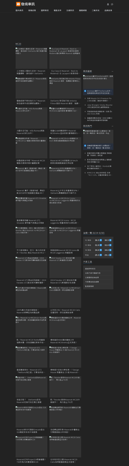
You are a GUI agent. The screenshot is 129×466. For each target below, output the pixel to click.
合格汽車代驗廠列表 (93, 273)
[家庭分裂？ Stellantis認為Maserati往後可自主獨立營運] (31, 387)
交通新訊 (70, 10)
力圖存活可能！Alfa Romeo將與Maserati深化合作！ (30, 131)
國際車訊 (45, 10)
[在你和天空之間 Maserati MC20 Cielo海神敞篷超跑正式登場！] (65, 446)
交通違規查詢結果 (92, 277)
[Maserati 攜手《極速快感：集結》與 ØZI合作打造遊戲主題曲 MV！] (31, 177)
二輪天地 (95, 10)
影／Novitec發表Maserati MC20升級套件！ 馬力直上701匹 (65, 400)
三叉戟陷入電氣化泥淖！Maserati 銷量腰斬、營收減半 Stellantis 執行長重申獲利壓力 (31, 72)
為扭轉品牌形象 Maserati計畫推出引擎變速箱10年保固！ (65, 430)
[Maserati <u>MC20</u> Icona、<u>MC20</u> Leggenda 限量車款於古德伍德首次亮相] (65, 207)
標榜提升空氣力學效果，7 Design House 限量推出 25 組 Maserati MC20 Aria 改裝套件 (64, 371)
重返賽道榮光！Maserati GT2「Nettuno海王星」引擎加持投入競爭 (31, 371)
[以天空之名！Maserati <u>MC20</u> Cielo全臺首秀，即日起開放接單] (65, 297)
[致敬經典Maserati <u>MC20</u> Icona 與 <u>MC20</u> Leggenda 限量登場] (65, 237)
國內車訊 (19, 10)
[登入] (108, 4)
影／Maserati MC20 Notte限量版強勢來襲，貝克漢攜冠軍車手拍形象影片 (31, 341)
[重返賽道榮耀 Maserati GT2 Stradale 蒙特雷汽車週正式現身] (31, 207)
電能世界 (57, 10)
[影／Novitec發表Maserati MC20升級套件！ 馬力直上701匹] (65, 387)
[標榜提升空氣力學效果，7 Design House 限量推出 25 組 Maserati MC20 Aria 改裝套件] (65, 357)
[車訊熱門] (112, 126)
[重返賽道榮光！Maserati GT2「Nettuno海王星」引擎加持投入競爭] (31, 357)
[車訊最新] (112, 71)
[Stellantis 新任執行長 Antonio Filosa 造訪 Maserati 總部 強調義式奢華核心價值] (65, 88)
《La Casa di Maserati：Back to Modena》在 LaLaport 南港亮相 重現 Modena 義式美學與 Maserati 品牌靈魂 (65, 72)
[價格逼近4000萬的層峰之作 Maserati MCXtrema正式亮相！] (65, 327)
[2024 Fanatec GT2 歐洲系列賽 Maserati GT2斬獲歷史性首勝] (65, 267)
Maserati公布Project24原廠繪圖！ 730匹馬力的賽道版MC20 (31, 460)
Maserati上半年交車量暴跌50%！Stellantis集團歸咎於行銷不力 (64, 191)
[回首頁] (27, 4)
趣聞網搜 (83, 10)
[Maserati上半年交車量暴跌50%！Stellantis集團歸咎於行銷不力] (65, 177)
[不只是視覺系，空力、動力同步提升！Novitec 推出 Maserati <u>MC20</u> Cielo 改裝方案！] (31, 237)
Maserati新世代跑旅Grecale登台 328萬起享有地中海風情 (31, 430)
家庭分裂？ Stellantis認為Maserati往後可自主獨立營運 (29, 400)
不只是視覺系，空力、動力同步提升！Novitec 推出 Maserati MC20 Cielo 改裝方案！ (31, 251)
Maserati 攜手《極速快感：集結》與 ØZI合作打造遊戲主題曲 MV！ (31, 191)
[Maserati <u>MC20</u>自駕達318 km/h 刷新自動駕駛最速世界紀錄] (65, 147)
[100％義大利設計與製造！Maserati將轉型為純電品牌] (31, 297)
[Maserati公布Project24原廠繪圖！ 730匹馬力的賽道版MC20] (31, 446)
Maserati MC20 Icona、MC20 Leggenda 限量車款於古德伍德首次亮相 (64, 221)
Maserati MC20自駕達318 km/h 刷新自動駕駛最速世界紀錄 (64, 161)
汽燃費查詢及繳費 (92, 282)
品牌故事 (108, 10)
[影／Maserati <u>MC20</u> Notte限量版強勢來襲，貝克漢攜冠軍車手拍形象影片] (31, 327)
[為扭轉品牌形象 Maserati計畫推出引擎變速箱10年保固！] (65, 416)
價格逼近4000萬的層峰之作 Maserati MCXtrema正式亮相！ (63, 341)
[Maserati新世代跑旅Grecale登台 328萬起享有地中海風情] (31, 416)
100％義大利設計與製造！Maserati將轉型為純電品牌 (28, 311)
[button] (111, 4)
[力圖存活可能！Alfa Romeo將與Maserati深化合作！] (31, 118)
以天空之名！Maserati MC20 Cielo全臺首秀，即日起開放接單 (65, 311)
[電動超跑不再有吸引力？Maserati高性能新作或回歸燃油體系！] (31, 88)
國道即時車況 (90, 268)
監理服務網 (89, 286)
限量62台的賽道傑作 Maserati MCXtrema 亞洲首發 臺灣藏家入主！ (64, 131)
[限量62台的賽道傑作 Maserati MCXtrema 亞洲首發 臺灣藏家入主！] (65, 118)
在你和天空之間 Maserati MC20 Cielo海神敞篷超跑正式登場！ (63, 460)
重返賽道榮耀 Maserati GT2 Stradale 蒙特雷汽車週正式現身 (30, 221)
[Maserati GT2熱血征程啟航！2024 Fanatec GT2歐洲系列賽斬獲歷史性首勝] (31, 267)
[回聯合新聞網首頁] (18, 4)
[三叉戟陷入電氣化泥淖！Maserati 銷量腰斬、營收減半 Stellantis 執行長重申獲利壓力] (31, 58)
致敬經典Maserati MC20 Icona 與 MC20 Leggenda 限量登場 (64, 251)
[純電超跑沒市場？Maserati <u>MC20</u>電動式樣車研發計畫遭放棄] (31, 147)
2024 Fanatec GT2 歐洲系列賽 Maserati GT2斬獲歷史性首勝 (63, 281)
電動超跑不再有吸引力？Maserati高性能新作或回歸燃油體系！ (31, 101)
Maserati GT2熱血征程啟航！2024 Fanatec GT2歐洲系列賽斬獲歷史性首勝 (31, 281)
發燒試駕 (32, 10)
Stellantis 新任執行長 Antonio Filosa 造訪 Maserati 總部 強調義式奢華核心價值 (65, 101)
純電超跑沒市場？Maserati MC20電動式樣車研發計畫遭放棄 (31, 161)
